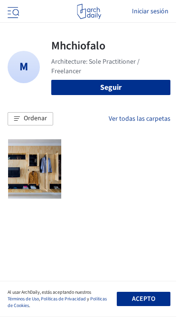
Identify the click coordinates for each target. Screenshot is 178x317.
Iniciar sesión (150, 11)
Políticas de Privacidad (63, 299)
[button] (30, 118)
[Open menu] (12, 11)
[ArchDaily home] (89, 11)
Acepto (143, 299)
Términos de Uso (23, 299)
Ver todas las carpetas (139, 119)
